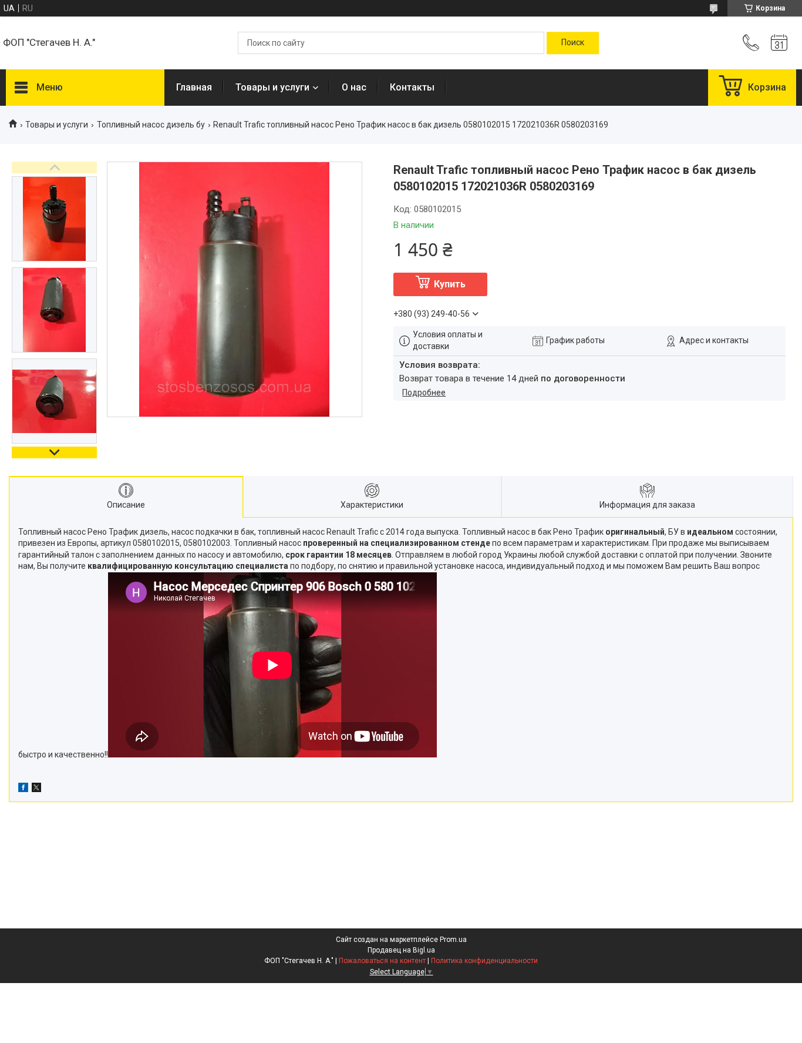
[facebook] (23, 789)
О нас (354, 87)
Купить (450, 284)
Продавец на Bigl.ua (401, 950)
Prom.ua (453, 939)
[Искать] (573, 43)
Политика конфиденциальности (484, 961)
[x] (36, 789)
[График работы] (779, 43)
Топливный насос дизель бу (151, 124)
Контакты (412, 87)
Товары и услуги (272, 87)
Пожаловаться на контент (382, 961)
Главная (194, 87)
